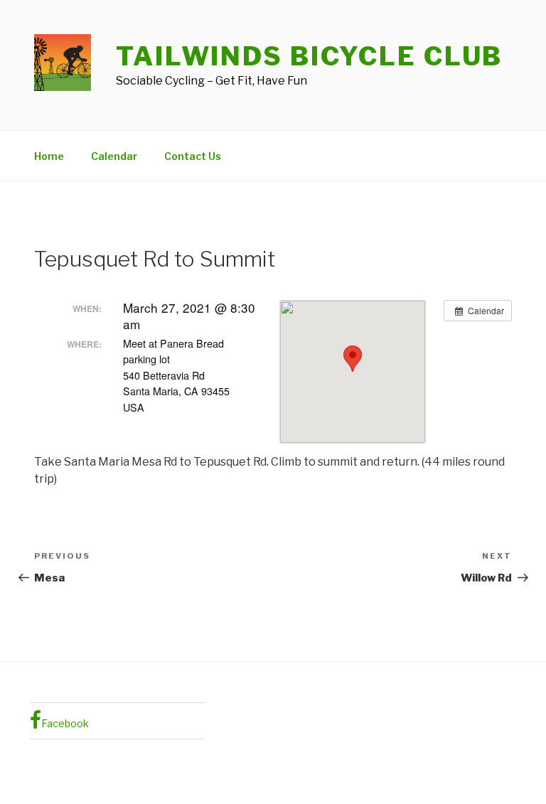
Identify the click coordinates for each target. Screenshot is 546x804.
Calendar (114, 156)
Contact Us (192, 156)
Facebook (65, 723)
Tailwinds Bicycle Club (309, 56)
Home (49, 156)
